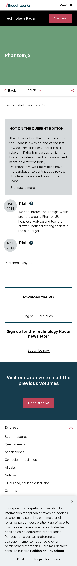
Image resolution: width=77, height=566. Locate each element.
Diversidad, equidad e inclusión (27, 483)
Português (45, 316)
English (28, 316)
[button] (31, 203)
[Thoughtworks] (18, 5)
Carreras (11, 491)
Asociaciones (14, 452)
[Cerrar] (72, 501)
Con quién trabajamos (21, 460)
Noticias (11, 475)
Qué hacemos (15, 444)
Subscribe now (39, 350)
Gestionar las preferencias (38, 559)
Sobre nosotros (16, 437)
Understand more (22, 188)
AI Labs (10, 467)
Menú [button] (64, 5)
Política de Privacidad (47, 551)
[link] (60, 18)
